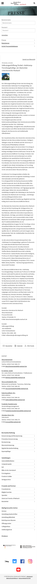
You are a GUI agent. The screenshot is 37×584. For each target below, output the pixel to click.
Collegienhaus (6, 526)
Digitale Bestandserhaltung (10, 448)
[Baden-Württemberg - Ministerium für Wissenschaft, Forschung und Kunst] (27, 547)
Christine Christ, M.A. (8, 415)
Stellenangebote (7, 530)
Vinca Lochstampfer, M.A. (9, 382)
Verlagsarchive (6, 479)
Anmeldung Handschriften (9, 514)
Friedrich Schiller (7, 476)
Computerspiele (7, 464)
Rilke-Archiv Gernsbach (9, 470)
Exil (3, 467)
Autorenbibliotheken (8, 461)
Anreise (4, 511)
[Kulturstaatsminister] (9, 547)
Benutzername (6, 20)
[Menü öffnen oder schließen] (2, 3)
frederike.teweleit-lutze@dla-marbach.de (18, 411)
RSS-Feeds (30, 346)
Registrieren (5, 43)
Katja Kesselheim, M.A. (8, 393)
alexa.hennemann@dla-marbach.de (16, 366)
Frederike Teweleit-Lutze (9, 404)
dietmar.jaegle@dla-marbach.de (15, 377)
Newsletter (8, 346)
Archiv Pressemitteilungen (10, 46)
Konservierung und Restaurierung (12, 436)
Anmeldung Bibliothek (8, 517)
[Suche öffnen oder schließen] (34, 3)
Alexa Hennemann (7, 359)
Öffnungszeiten (6, 523)
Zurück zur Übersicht (28, 59)
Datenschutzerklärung (12, 578)
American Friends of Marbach (10, 498)
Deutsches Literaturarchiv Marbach (18, 3)
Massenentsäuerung (8, 445)
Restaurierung (6, 442)
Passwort (4, 27)
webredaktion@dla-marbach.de (15, 400)
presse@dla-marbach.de (13, 422)
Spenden (4, 495)
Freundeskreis (6, 489)
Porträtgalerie (6, 473)
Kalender (20, 346)
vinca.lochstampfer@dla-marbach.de (16, 388)
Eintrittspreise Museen (9, 520)
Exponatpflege (6, 451)
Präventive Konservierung (10, 439)
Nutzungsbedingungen (25, 578)
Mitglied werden (7, 492)
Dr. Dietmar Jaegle (7, 371)
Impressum (30, 576)
